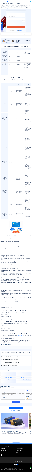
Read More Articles (16, 441)
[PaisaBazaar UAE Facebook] (14, 461)
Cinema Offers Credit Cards (23, 372)
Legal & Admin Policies (16, 458)
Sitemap (20, 458)
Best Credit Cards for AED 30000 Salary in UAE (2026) (10, 431)
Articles (13, 458)
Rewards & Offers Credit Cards (24, 375)
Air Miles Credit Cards (8, 375)
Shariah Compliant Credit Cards (24, 379)
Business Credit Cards (8, 377)
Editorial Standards (27, 42)
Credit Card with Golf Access (8, 379)
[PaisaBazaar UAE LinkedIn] (17, 461)
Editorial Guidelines (23, 458)
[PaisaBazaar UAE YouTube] (19, 461)
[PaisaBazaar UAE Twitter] (16, 461)
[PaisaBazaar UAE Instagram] (21, 461)
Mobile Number (13, 16)
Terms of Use (20, 30)
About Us (8, 458)
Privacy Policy (16, 30)
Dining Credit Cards (24, 377)
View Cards (16, 27)
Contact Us (10, 458)
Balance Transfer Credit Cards (8, 372)
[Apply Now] (30, 1)
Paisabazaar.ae (19, 335)
